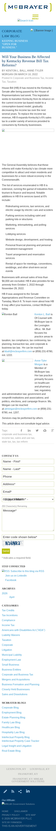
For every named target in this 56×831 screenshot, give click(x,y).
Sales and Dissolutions (14, 694)
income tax (8, 438)
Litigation (7, 650)
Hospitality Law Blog (13, 732)
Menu (35, 17)
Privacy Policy (11, 815)
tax (14, 441)
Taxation (6, 640)
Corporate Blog (10, 707)
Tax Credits (8, 610)
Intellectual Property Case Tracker (20, 741)
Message (9, 510)
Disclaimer (21, 811)
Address (9, 484)
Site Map (31, 815)
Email (7, 491)
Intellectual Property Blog (16, 737)
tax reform (22, 441)
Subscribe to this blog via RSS (27, 571)
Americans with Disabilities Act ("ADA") (23, 630)
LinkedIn (29, 430)
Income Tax (8, 625)
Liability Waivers (11, 635)
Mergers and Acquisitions (16, 679)
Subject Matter (13, 499)
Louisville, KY (40, 769)
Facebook (10, 580)
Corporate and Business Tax (17, 674)
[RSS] (12, 791)
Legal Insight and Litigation (17, 746)
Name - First (11, 461)
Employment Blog (11, 712)
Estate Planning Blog (13, 717)
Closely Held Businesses (16, 689)
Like (21, 430)
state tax (6, 441)
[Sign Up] (5, 791)
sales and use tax (24, 438)
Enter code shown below (20, 537)
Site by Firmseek (12, 822)
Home (5, 811)
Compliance (8, 620)
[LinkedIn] (28, 791)
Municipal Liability (12, 655)
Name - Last (11, 469)
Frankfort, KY (28, 774)
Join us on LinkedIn (16, 575)
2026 (4, 593)
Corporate (7, 645)
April (11, 597)
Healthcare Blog (11, 727)
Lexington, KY (16, 769)
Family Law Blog (11, 722)
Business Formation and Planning (20, 684)
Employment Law (11, 659)
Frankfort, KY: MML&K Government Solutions (28, 780)
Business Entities (11, 669)
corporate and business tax (17, 434)
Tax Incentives (10, 615)
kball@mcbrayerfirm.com (18, 351)
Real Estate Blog (11, 751)
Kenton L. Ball (16, 70)
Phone (7, 476)
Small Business (10, 664)
